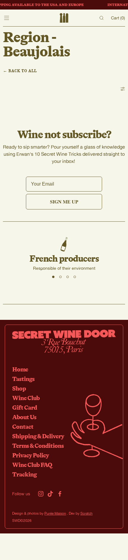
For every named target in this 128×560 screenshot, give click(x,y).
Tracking (24, 474)
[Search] (101, 18)
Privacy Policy (30, 455)
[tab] (53, 277)
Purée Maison (55, 513)
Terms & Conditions (38, 445)
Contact (22, 426)
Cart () (118, 17)
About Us (24, 417)
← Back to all (20, 70)
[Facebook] (59, 493)
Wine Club (26, 398)
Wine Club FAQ (32, 464)
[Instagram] (40, 493)
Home (20, 369)
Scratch (86, 513)
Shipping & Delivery (38, 436)
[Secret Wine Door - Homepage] (64, 18)
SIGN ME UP (64, 201)
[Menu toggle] (6, 17)
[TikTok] (50, 493)
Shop (19, 388)
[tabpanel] (64, 254)
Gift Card (24, 407)
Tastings (23, 378)
